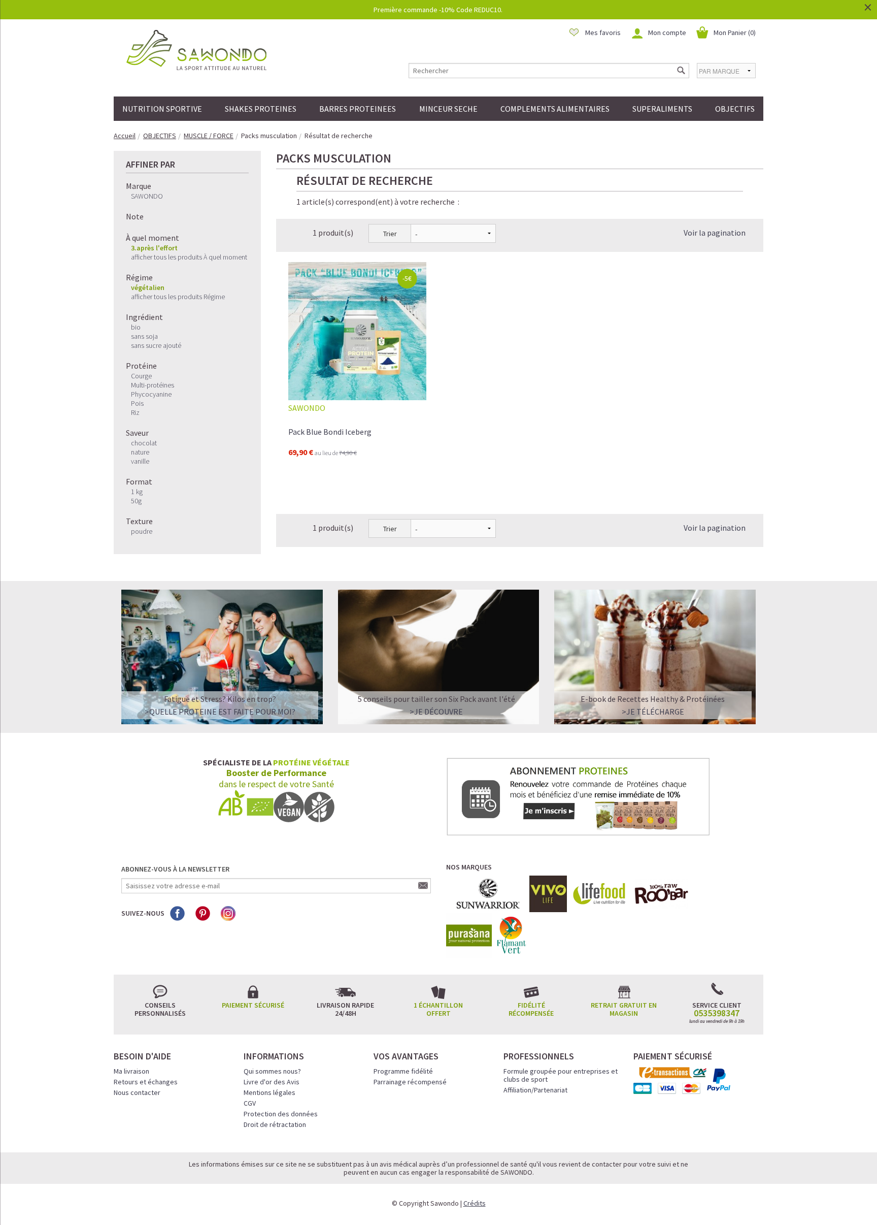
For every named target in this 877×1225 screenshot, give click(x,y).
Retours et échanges (146, 1081)
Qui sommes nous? (272, 1071)
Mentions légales (269, 1092)
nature (140, 452)
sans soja (144, 336)
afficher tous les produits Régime (178, 296)
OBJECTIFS (735, 109)
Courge (141, 375)
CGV (250, 1103)
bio (136, 327)
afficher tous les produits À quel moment (189, 257)
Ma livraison (131, 1071)
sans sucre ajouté (156, 345)
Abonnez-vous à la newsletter (175, 869)
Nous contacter (137, 1092)
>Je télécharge (653, 711)
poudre (141, 531)
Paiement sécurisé (253, 1005)
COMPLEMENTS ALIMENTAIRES (555, 109)
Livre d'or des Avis (271, 1081)
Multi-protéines (152, 385)
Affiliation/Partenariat (535, 1089)
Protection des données (281, 1113)
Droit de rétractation (275, 1124)
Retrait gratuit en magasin (624, 1009)
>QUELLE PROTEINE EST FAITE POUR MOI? (220, 711)
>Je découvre (436, 711)
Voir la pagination (715, 233)
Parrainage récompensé (410, 1081)
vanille (140, 461)
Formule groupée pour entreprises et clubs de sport (560, 1075)
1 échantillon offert (438, 1009)
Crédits (474, 1203)
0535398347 (716, 1013)
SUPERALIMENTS (662, 109)
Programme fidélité (403, 1071)
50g (136, 500)
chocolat (144, 442)
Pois (137, 403)
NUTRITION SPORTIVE (162, 109)
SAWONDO (147, 196)
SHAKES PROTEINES (260, 109)
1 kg (137, 491)
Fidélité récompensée (531, 1009)
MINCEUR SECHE (448, 109)
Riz (135, 412)
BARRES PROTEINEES (357, 109)
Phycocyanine (151, 394)
